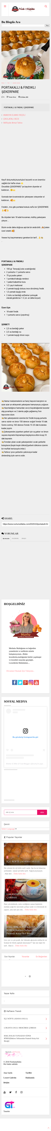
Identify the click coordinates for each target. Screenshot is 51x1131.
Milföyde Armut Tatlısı (12, 123)
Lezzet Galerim (9, 1078)
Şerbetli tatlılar (16, 83)
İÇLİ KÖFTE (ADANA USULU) (22, 861)
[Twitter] (10, 1092)
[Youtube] (4, 1092)
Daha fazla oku (20, 874)
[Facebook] (16, 1092)
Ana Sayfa (7, 1073)
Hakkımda (30, 1078)
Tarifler (29, 1073)
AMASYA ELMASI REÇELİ (14, 115)
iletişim (6, 1083)
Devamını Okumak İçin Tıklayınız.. (20, 671)
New (8, 83)
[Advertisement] (25, 152)
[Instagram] (21, 1092)
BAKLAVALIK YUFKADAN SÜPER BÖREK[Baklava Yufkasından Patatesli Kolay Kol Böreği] (25, 930)
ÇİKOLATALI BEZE (11, 119)
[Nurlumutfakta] (23, 12)
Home (2, 83)
